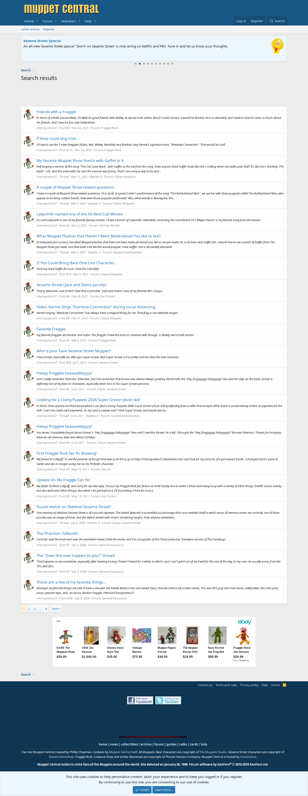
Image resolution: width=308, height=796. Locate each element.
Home (29, 21)
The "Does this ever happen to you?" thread (76, 555)
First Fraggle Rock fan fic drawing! (67, 453)
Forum (47, 21)
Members (68, 21)
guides (171, 744)
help (204, 744)
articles (146, 744)
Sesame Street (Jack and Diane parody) (71, 284)
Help (88, 21)
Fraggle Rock (109, 128)
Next (55, 609)
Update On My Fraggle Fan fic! (63, 479)
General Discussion (111, 545)
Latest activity (30, 29)
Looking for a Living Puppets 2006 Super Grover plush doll (88, 399)
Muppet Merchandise (127, 252)
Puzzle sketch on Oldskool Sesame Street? (74, 506)
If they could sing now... (58, 138)
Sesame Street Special (42, 40)
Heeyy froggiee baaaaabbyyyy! (64, 373)
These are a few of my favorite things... (71, 582)
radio (183, 744)
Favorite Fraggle (51, 328)
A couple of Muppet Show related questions (75, 187)
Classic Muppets (125, 177)
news (114, 744)
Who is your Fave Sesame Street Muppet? (73, 350)
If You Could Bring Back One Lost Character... (77, 262)
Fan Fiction (107, 296)
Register (48, 29)
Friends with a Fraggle (56, 111)
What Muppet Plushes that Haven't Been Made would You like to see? (99, 235)
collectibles (129, 744)
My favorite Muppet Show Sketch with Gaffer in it (80, 160)
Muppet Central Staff (123, 752)
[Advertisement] (154, 95)
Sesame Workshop (61, 757)
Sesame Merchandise (125, 416)
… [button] (40, 609)
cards (194, 744)
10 (172, 64)
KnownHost (248, 757)
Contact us (205, 685)
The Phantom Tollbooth (57, 533)
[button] (37, 21)
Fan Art (106, 469)
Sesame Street (108, 362)
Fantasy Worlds (109, 225)
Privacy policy (249, 685)
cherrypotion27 (47, 128)
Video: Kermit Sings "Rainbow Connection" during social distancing (96, 306)
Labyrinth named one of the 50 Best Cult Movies (80, 214)
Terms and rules (226, 685)
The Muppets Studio (213, 752)
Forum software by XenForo (228, 764)
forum (159, 744)
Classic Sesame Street (111, 389)
